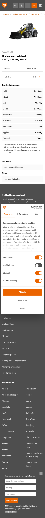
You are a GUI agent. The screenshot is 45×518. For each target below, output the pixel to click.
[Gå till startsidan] (4, 5)
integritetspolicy (11, 511)
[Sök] (15, 5)
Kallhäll (5, 443)
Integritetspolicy (9, 354)
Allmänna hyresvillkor (11, 366)
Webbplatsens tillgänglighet (14, 360)
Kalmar (5, 449)
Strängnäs (30, 413)
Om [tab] (36, 214)
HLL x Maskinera (9, 342)
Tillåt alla (22, 292)
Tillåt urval (22, 300)
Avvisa (22, 308)
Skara (28, 401)
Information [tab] (22, 214)
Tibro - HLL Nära (33, 437)
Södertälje (30, 431)
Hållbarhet (6, 318)
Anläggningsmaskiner (20, 14)
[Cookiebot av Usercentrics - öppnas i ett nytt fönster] (31, 207)
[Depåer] (34, 5)
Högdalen (6, 437)
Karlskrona (6, 455)
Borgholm (6, 407)
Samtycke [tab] (8, 214)
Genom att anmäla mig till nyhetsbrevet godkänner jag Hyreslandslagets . (21, 509)
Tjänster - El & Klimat (32, 464)
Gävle (5, 425)
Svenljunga (30, 425)
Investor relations (9, 372)
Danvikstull (6, 419)
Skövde (29, 407)
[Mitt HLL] (21, 5)
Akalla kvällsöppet (10, 394)
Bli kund (5, 336)
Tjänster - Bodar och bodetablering (34, 455)
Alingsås (5, 401)
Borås (4, 413)
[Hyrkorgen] (27, 5)
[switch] (38, 265)
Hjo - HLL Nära (8, 431)
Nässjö (29, 394)
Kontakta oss (7, 330)
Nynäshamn (31, 388)
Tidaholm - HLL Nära (32, 445)
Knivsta (5, 461)
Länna (4, 467)
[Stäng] (41, 473)
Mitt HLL (5, 348)
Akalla (5, 388)
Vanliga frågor (8, 324)
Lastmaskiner (35, 14)
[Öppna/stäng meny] (40, 5)
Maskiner (6, 14)
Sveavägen (30, 419)
